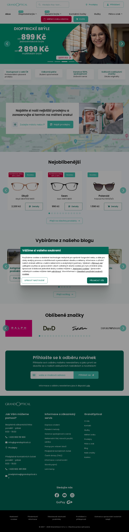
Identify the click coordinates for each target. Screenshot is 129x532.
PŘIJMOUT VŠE (97, 280)
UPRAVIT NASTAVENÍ (34, 280)
